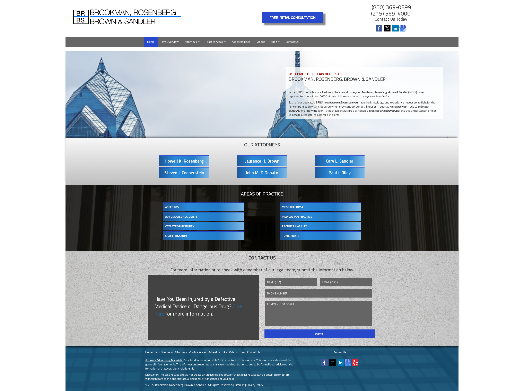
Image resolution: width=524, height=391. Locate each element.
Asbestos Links (241, 41)
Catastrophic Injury (179, 226)
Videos (261, 41)
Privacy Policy (254, 385)
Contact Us (292, 41)
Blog (274, 41)
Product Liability (294, 226)
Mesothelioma (292, 207)
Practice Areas (215, 41)
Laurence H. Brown (261, 161)
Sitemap (240, 385)
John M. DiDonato (262, 172)
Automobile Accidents (181, 216)
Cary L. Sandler (339, 161)
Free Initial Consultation (293, 17)
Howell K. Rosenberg (184, 161)
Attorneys (191, 41)
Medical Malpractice (297, 216)
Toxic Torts (290, 236)
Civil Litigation (176, 236)
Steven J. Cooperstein (184, 172)
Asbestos (172, 207)
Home (151, 41)
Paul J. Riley (340, 172)
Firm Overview (170, 41)
